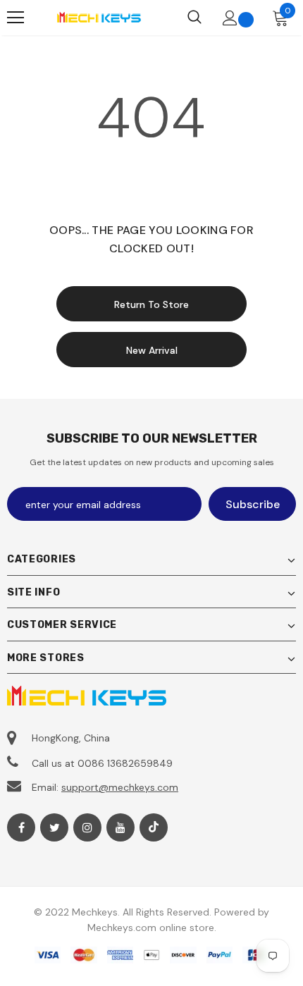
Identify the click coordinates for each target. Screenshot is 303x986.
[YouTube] (120, 827)
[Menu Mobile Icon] (15, 17)
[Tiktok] (154, 827)
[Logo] (98, 17)
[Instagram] (87, 827)
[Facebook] (21, 827)
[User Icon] (230, 18)
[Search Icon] (194, 18)
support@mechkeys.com (119, 787)
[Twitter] (54, 827)
